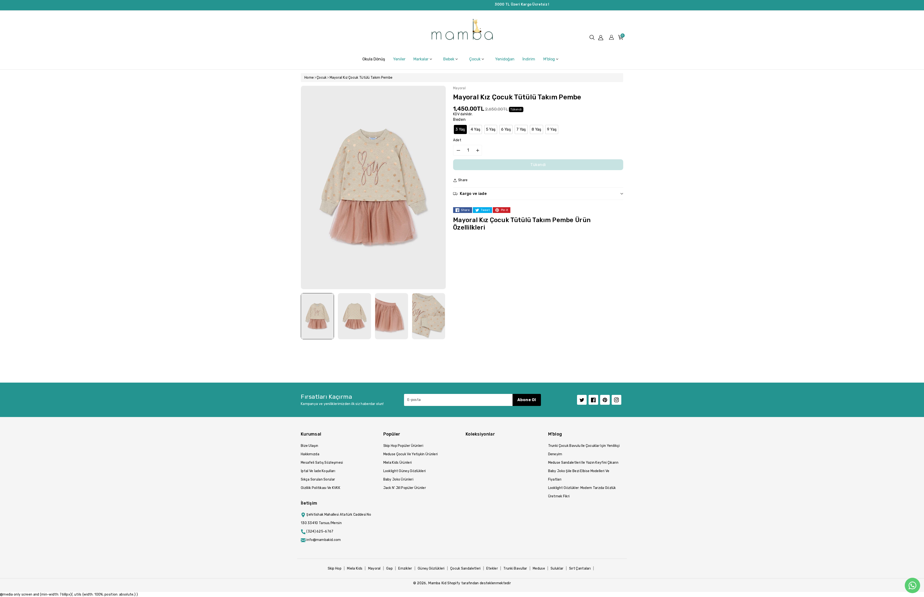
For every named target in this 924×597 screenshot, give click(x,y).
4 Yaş (476, 129)
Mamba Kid (437, 583)
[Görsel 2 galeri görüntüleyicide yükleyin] (354, 316)
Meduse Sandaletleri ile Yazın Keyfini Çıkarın (583, 463)
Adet (457, 140)
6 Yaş (506, 129)
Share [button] (463, 180)
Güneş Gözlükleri (431, 568)
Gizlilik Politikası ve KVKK (320, 488)
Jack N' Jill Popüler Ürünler (404, 488)
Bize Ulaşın (309, 446)
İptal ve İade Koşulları (318, 471)
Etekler (492, 568)
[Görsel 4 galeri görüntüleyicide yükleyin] (428, 316)
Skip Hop (334, 568)
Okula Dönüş (373, 59)
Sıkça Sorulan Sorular (318, 479)
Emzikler (405, 568)
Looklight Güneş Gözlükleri (404, 471)
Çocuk (322, 78)
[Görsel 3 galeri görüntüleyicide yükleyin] (391, 316)
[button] (592, 37)
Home (309, 78)
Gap (389, 568)
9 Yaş (552, 129)
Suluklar (557, 568)
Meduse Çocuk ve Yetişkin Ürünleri (410, 454)
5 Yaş (491, 129)
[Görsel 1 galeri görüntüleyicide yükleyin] (317, 316)
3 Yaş (460, 129)
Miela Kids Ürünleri (397, 463)
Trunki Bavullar (515, 568)
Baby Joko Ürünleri (398, 479)
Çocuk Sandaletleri (465, 568)
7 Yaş (521, 129)
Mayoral (374, 568)
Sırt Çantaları (580, 568)
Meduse (539, 568)
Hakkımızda (310, 454)
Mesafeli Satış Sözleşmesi (322, 463)
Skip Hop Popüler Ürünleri (403, 446)
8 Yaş (536, 129)
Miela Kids (354, 568)
